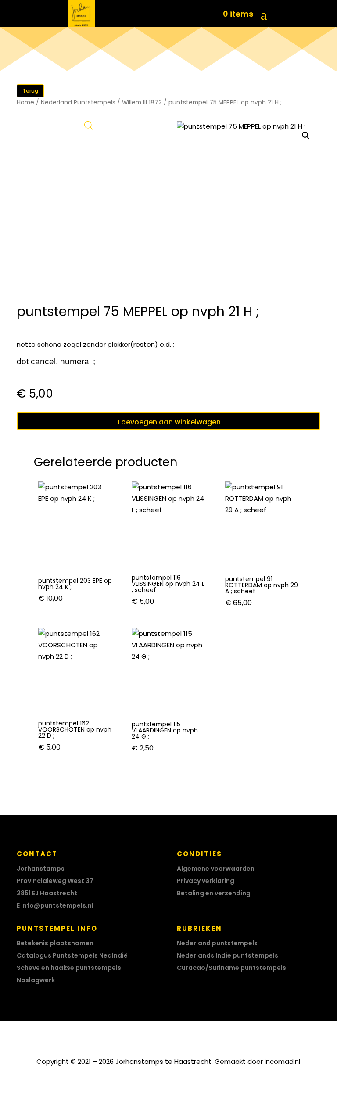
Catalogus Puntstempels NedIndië (72, 955)
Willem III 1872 (142, 102)
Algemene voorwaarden (216, 868)
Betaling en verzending (214, 893)
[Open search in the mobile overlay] (88, 125)
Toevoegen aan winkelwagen (169, 422)
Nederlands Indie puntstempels (227, 955)
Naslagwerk (36, 980)
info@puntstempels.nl (57, 905)
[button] (306, 136)
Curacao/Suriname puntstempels (231, 967)
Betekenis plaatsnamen (55, 943)
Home (25, 102)
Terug (30, 90)
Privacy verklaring (205, 880)
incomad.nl (282, 1061)
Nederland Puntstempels (78, 102)
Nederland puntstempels (217, 943)
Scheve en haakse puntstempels (69, 967)
